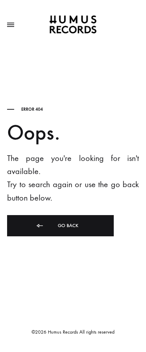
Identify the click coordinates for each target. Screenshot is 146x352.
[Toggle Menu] (10, 25)
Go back (67, 226)
